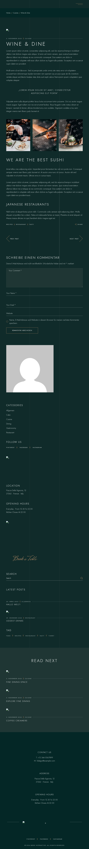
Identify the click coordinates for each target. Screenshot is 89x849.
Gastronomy (11, 428)
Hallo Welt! (13, 604)
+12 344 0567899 (45, 757)
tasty (31, 224)
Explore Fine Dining (18, 701)
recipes (9, 224)
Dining (8, 423)
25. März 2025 (12, 601)
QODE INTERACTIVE (38, 845)
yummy (51, 636)
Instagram (37, 447)
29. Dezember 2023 (14, 618)
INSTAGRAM (57, 839)
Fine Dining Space (17, 682)
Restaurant (21, 224)
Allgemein (10, 410)
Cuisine (15, 13)
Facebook (24, 447)
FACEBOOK (44, 839)
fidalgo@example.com (46, 760)
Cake (8, 414)
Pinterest (10, 447)
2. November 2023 (14, 38)
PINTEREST (31, 839)
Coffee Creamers (16, 720)
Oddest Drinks (15, 620)
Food (8, 636)
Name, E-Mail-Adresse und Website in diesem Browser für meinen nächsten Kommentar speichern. (44, 322)
